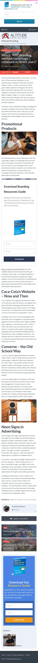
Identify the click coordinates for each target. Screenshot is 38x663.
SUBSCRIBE (19, 620)
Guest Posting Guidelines (15, 655)
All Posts (16, 510)
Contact (27, 655)
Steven (7, 66)
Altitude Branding (9, 41)
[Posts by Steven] (6, 509)
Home (3, 655)
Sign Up (19, 21)
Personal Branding (16, 50)
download (19, 259)
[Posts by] (3, 66)
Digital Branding (6, 50)
